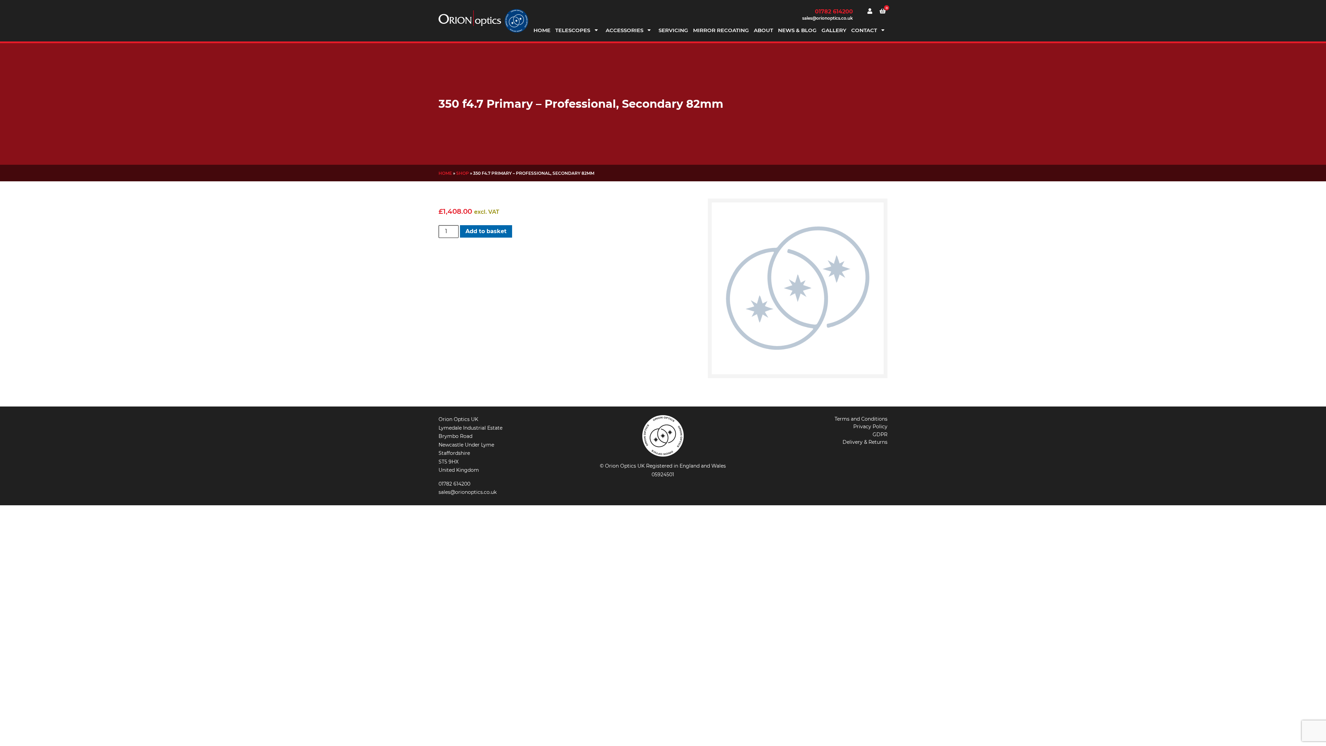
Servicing (673, 30)
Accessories (624, 30)
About (763, 30)
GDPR (880, 434)
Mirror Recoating (721, 30)
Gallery (833, 30)
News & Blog (797, 30)
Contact (864, 30)
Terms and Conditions (861, 419)
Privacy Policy (870, 426)
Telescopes (572, 30)
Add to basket (486, 231)
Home (542, 30)
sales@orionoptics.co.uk (827, 18)
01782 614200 (834, 11)
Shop (462, 173)
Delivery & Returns (865, 442)
